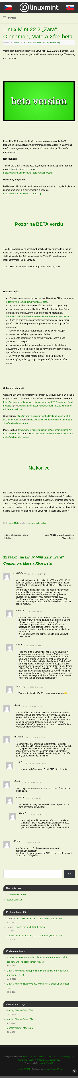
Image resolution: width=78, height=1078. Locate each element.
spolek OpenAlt (14, 899)
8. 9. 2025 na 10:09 (32, 842)
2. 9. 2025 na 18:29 (31, 782)
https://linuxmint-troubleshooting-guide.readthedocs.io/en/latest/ (37, 316)
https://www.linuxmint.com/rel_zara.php (22, 193)
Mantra (47, 1069)
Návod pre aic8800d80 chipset (31, 927)
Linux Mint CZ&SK (22, 1069)
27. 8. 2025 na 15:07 (33, 646)
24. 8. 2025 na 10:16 (32, 706)
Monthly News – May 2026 (20, 1028)
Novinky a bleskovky (51, 42)
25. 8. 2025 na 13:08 (36, 763)
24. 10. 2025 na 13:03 (33, 687)
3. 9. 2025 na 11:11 (35, 798)
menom (16, 42)
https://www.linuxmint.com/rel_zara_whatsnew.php (28, 173)
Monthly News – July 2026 (20, 1010)
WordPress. (58, 1069)
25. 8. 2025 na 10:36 (36, 738)
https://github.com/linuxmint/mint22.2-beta (26, 302)
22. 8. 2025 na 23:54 (35, 611)
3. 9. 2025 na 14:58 (37, 814)
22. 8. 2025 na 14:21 (38, 574)
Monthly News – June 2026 (20, 1019)
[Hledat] (69, 874)
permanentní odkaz (37, 523)
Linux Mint (36, 42)
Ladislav (11, 935)
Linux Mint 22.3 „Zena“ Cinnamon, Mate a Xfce (39, 918)
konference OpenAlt (16, 894)
